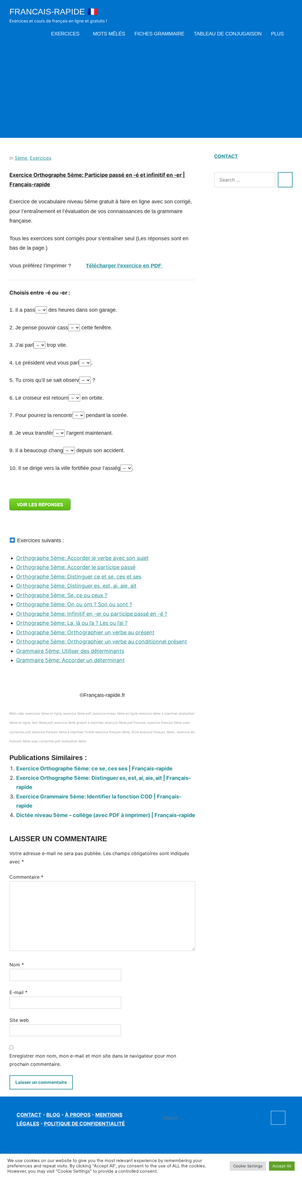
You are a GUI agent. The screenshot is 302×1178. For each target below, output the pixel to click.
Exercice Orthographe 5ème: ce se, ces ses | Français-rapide (94, 768)
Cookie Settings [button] (247, 1166)
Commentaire (26, 877)
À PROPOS (78, 1115)
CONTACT (226, 156)
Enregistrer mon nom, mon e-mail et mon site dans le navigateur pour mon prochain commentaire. (92, 1060)
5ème (21, 158)
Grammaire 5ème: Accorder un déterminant (70, 660)
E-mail (18, 992)
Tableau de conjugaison (228, 34)
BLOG (53, 1115)
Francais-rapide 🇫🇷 (53, 11)
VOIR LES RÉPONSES (40, 504)
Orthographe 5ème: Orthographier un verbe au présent (85, 632)
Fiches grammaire (159, 34)
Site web (19, 1020)
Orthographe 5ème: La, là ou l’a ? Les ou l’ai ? (71, 623)
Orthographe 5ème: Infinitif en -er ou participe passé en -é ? (91, 614)
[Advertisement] (151, 87)
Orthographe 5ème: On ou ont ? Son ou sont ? (74, 604)
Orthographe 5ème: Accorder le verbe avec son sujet (82, 558)
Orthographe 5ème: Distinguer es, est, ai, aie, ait (76, 586)
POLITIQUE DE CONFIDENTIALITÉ (84, 1124)
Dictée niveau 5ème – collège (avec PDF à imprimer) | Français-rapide (105, 815)
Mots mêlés (109, 34)
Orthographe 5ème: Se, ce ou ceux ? (61, 595)
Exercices (65, 34)
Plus (277, 34)
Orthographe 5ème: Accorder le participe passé (75, 567)
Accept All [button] (282, 1166)
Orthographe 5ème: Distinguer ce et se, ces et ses (78, 577)
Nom (16, 965)
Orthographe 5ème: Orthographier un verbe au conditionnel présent (101, 641)
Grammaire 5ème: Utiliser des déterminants (70, 651)
